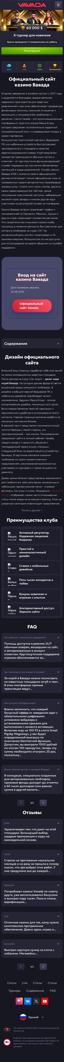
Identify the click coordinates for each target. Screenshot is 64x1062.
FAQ (53, 990)
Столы (37, 983)
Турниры (15, 990)
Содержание (35, 990)
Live (24, 983)
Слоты (11, 983)
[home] (32, 5)
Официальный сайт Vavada (31, 306)
